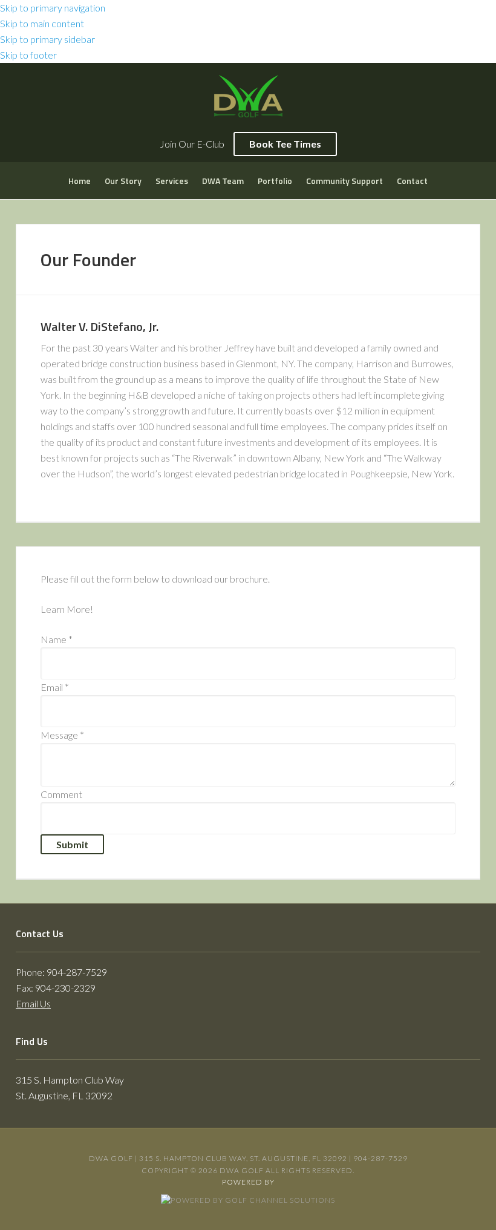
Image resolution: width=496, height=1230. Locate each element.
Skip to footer (28, 55)
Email (55, 687)
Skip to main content (42, 23)
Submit (72, 844)
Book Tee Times (285, 143)
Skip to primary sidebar (47, 39)
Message (62, 735)
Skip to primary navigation (52, 7)
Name (57, 639)
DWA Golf (248, 99)
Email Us (33, 1003)
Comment (61, 794)
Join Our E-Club (192, 143)
